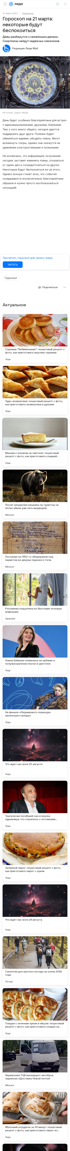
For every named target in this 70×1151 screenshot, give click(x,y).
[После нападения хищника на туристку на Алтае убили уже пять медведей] (35, 494)
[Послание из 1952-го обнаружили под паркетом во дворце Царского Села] (35, 545)
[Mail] (11, 4)
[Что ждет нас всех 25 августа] (35, 753)
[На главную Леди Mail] (18, 4)
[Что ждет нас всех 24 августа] (35, 908)
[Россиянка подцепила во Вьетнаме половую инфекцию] (35, 597)
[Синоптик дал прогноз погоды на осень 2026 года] (35, 960)
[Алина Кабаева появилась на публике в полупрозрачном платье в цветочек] (35, 649)
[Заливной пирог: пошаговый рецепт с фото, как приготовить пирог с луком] (35, 857)
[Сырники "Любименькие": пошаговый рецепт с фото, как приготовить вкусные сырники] (35, 338)
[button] (35, 82)
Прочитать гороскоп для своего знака (27, 257)
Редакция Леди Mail (25, 48)
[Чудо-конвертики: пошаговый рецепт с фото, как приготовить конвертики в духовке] (35, 390)
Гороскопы (28, 13)
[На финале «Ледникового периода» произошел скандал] (35, 701)
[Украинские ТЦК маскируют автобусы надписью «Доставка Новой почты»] (35, 1064)
